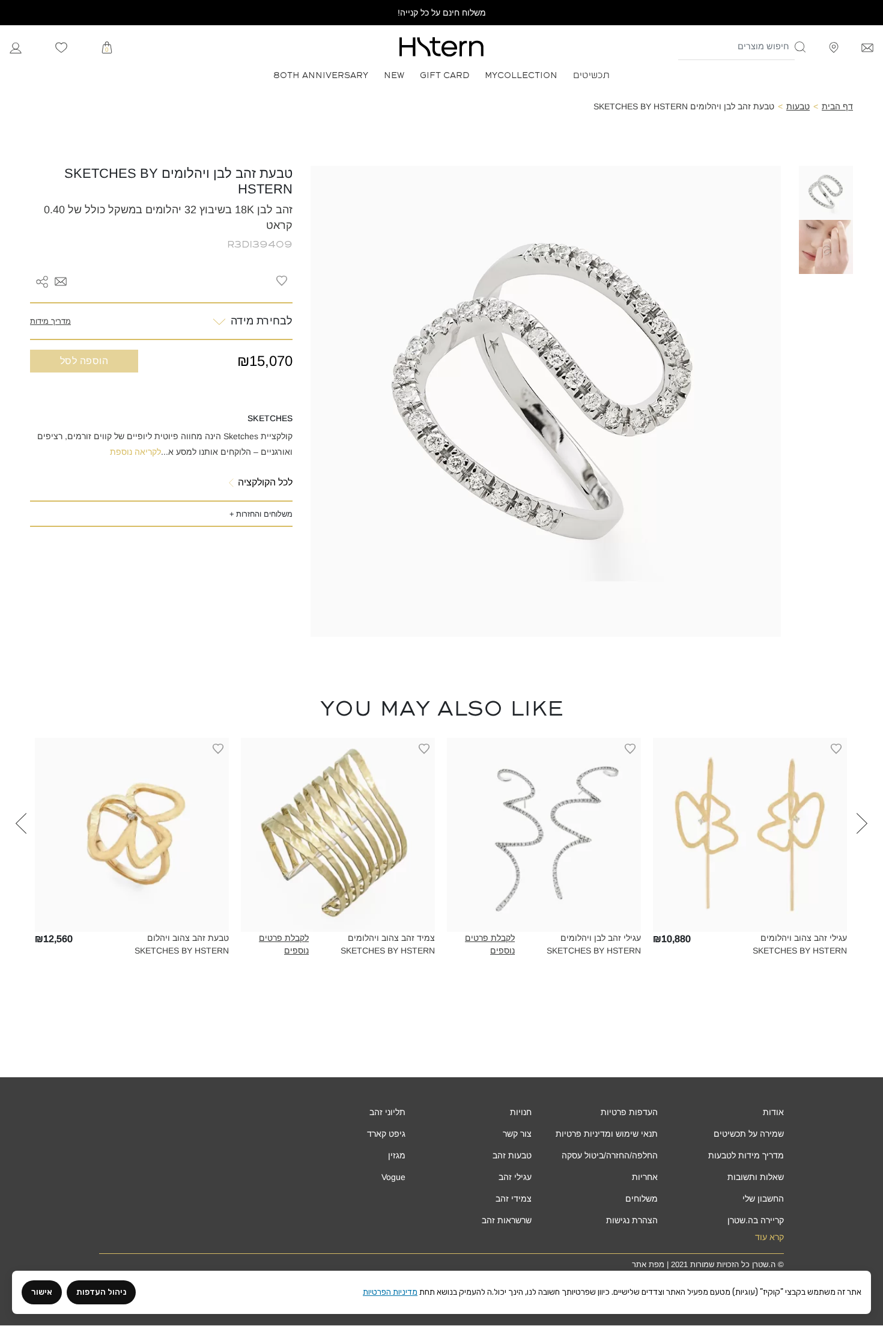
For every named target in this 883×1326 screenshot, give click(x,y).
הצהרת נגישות (632, 1220)
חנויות (521, 1112)
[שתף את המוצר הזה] (42, 281)
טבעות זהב (512, 1155)
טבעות (798, 106)
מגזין (396, 1155)
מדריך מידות (50, 321)
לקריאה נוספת (135, 452)
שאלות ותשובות (755, 1177)
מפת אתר (648, 1264)
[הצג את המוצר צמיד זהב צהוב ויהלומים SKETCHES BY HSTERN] (338, 835)
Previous (862, 856)
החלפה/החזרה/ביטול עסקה (610, 1155)
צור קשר (517, 1134)
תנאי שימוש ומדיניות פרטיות (607, 1134)
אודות (773, 1112)
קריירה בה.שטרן (755, 1220)
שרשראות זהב (507, 1220)
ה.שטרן (763, 1264)
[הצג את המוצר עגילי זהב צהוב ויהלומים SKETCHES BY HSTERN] (750, 835)
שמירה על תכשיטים (749, 1134)
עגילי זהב (515, 1177)
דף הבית (837, 106)
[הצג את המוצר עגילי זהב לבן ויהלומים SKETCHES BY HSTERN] (544, 835)
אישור (41, 1292)
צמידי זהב (514, 1198)
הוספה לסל (84, 361)
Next (21, 856)
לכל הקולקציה (265, 482)
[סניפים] (833, 46)
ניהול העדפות (101, 1292)
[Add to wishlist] (282, 280)
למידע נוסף (750, 923)
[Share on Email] (60, 280)
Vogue (393, 1177)
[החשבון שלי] (15, 46)
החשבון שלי (763, 1198)
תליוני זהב (387, 1112)
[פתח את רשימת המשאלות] (61, 47)
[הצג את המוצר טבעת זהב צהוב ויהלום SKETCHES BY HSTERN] (132, 835)
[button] (801, 47)
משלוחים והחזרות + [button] (261, 514)
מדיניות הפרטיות (390, 1292)
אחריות (645, 1177)
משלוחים (641, 1198)
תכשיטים (591, 74)
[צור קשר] (867, 46)
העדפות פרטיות (629, 1112)
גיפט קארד (386, 1134)
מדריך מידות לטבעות (746, 1155)
